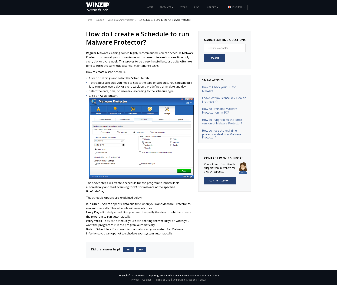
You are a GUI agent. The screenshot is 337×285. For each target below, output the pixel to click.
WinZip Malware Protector (121, 19)
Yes (129, 249)
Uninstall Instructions (185, 279)
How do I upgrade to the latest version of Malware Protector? (222, 121)
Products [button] (165, 7)
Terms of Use (162, 279)
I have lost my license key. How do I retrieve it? (224, 100)
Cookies (146, 279)
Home (150, 7)
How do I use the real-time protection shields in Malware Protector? (221, 134)
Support (100, 19)
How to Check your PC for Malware (219, 89)
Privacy (135, 279)
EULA (203, 279)
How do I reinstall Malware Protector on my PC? (219, 110)
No (141, 249)
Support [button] (211, 7)
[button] (236, 7)
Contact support (220, 180)
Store (183, 7)
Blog (196, 7)
